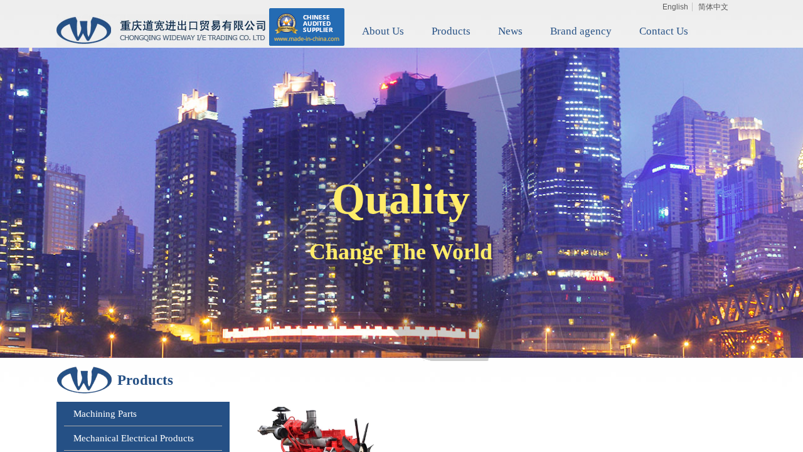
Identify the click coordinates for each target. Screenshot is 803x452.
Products (451, 31)
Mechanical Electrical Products (133, 438)
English (675, 7)
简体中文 (713, 7)
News (510, 31)
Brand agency (581, 31)
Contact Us (663, 31)
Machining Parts (105, 414)
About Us (383, 31)
